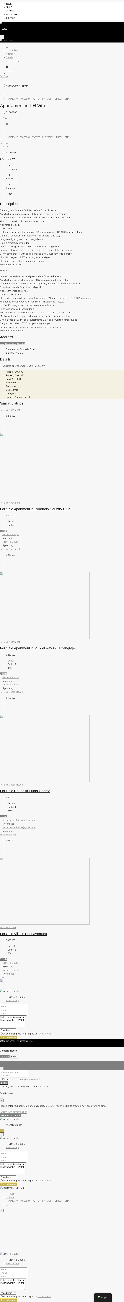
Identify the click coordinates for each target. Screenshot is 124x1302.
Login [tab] (9, 1062)
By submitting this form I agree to (27, 1033)
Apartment (14, 410)
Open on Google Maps (13, 343)
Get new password (10, 1115)
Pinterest (47, 99)
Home (8, 4)
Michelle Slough (10, 534)
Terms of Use (44, 1033)
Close (14, 1056)
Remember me (11, 1079)
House (19, 692)
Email (67, 99)
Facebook (25, 99)
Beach (12, 692)
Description (12, 50)
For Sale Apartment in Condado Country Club (35, 509)
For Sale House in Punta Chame (25, 791)
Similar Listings (13, 61)
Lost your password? (30, 1079)
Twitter (36, 99)
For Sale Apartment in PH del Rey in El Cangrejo (37, 648)
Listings (10, 11)
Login (4, 1083)
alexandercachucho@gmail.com (19, 820)
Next (2, 977)
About (9, 7)
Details (9, 57)
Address (10, 53)
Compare (5, 1056)
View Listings (12, 1000)
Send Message (8, 1037)
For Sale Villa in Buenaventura (23, 934)
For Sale (4, 76)
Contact (10, 18)
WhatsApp (12, 99)
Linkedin (59, 99)
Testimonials (12, 14)
